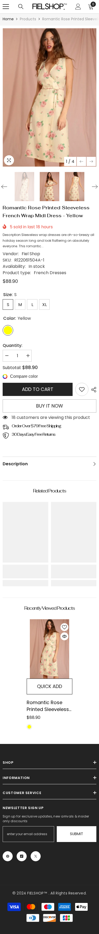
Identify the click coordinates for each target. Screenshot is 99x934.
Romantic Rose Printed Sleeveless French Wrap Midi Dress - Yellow (48, 706)
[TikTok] (22, 856)
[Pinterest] (8, 856)
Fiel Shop (31, 254)
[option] (49, 97)
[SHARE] (92, 389)
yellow (29, 726)
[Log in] (78, 6)
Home (8, 19)
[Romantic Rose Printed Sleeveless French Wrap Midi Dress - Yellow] (49, 649)
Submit (76, 833)
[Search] (21, 6)
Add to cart (37, 389)
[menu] (6, 6)
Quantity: (12, 345)
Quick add (49, 686)
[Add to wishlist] (64, 627)
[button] (81, 161)
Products (28, 19)
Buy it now (49, 406)
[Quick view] (64, 636)
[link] (81, 389)
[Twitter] (36, 856)
